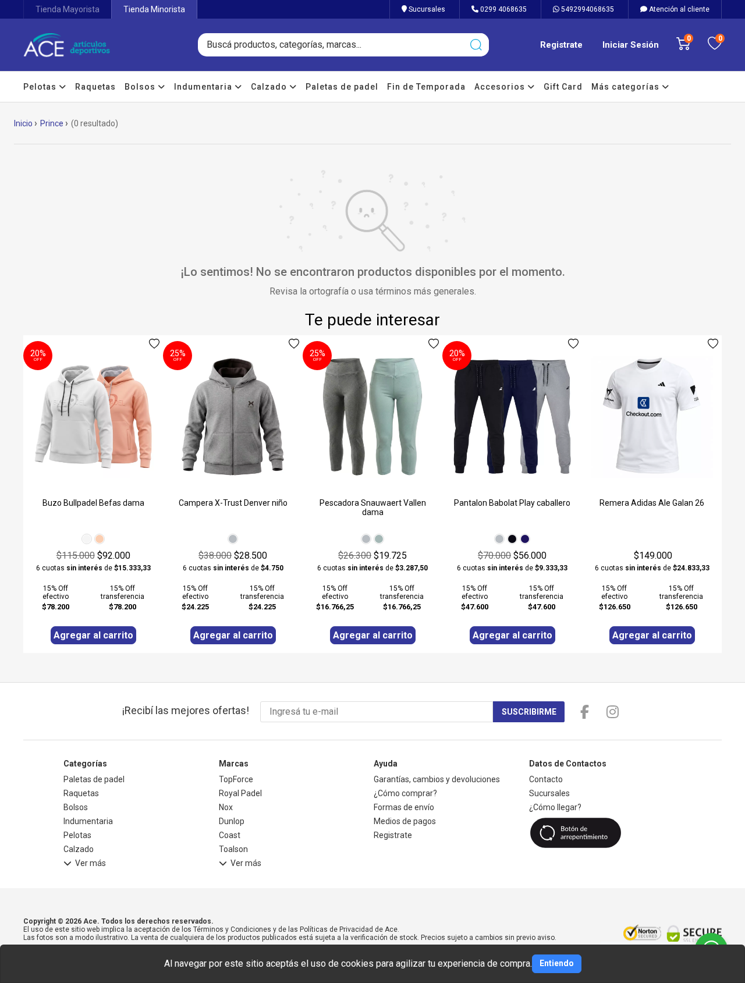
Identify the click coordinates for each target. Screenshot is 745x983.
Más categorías (626, 86)
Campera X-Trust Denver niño (233, 503)
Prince (51, 123)
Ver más (90, 863)
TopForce (236, 779)
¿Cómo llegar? (555, 807)
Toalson (233, 849)
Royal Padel (240, 793)
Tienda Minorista (154, 9)
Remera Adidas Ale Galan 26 (651, 503)
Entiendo (557, 963)
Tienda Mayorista (68, 9)
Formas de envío (404, 807)
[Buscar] (476, 44)
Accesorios (500, 86)
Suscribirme (529, 711)
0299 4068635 (502, 9)
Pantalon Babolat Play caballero (512, 503)
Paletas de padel (342, 86)
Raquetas (95, 86)
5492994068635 (586, 9)
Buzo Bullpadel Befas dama (93, 503)
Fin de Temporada (426, 86)
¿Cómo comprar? (405, 793)
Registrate (561, 45)
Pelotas (41, 86)
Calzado (270, 86)
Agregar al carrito (93, 635)
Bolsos (141, 86)
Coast (229, 835)
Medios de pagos (405, 821)
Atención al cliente (678, 9)
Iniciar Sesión (630, 45)
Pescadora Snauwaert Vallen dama (373, 507)
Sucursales (426, 9)
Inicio (23, 123)
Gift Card (563, 86)
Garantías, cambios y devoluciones (437, 779)
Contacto (546, 779)
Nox (226, 807)
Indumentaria (204, 86)
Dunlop (231, 821)
